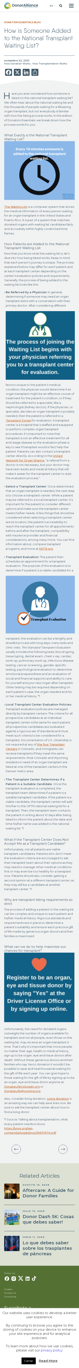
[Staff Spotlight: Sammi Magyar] (63, 1149)
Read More (48, 1361)
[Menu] (71, 6)
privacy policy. (52, 1350)
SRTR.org (46, 548)
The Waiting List (15, 206)
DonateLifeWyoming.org (22, 1091)
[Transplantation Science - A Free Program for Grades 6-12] (16, 1149)
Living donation (58, 1098)
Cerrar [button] (28, 1361)
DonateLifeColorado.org (22, 1086)
